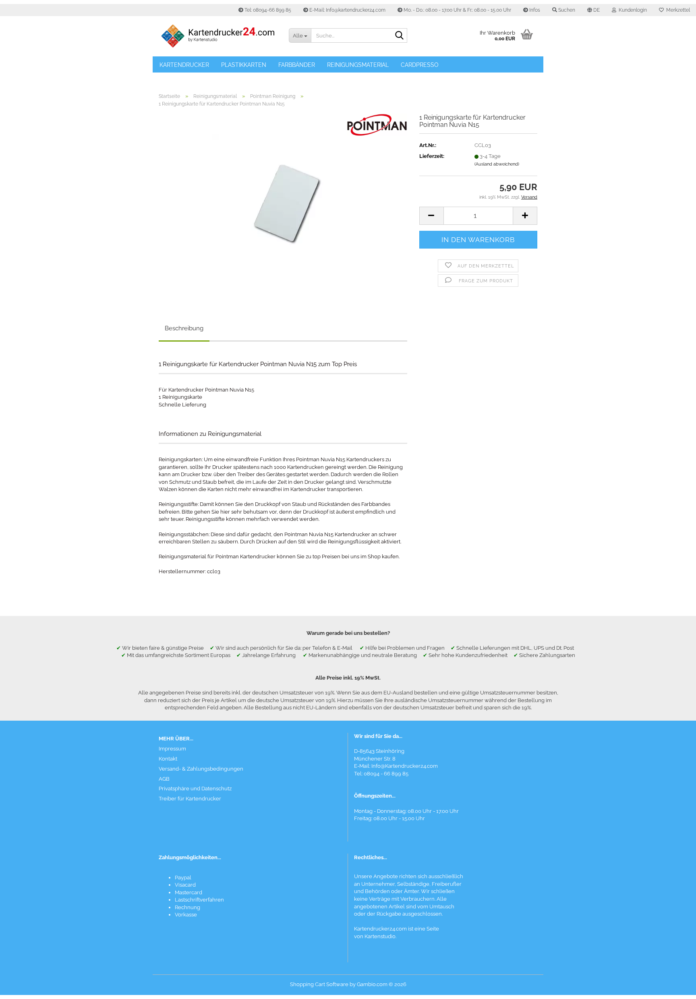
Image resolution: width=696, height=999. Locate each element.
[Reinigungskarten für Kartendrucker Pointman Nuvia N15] (282, 204)
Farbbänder (296, 65)
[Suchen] (399, 36)
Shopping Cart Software (319, 984)
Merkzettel (677, 10)
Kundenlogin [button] (631, 10)
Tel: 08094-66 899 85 (267, 10)
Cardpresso (420, 65)
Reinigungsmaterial (358, 65)
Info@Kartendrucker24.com (404, 766)
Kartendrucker (184, 65)
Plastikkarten (243, 65)
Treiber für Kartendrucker (190, 799)
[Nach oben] (674, 987)
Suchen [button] (566, 10)
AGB (164, 779)
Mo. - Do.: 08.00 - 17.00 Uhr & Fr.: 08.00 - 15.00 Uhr (456, 10)
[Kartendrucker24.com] (218, 36)
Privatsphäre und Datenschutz (195, 789)
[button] (593, 10)
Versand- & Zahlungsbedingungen (201, 769)
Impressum (172, 749)
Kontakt (168, 759)
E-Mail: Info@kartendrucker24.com (346, 10)
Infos (534, 10)
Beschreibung (184, 328)
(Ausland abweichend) (496, 164)
